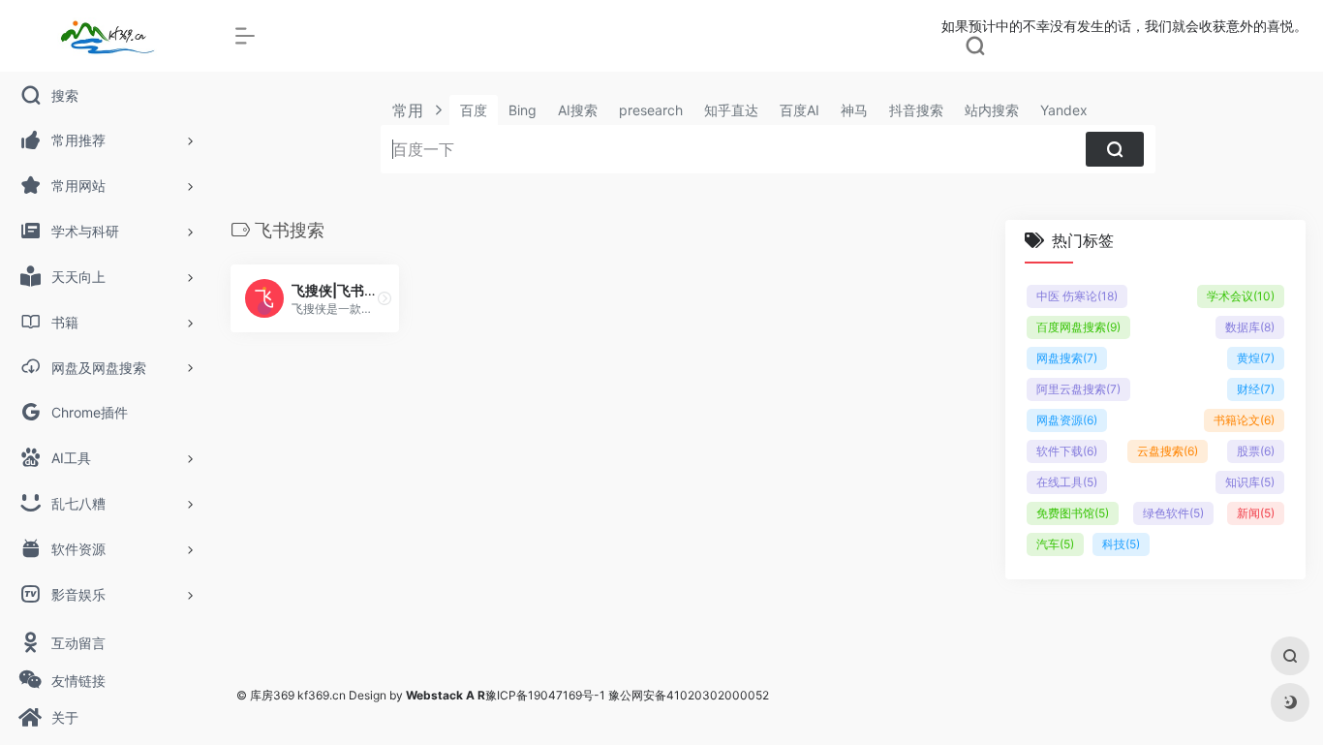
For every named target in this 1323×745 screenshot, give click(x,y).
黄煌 (1256, 358)
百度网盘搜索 (1078, 327)
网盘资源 (1066, 420)
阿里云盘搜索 (1078, 389)
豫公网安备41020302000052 (688, 695)
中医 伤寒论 (1077, 296)
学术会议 (1241, 296)
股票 (1256, 451)
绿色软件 (1173, 513)
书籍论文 (1244, 420)
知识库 (1250, 482)
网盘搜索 (1066, 358)
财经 (1256, 389)
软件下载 (1066, 451)
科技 (1121, 544)
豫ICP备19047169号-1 (545, 695)
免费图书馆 (1072, 513)
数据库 (1250, 327)
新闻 (1256, 513)
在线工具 (1066, 482)
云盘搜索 (1167, 451)
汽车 (1055, 544)
